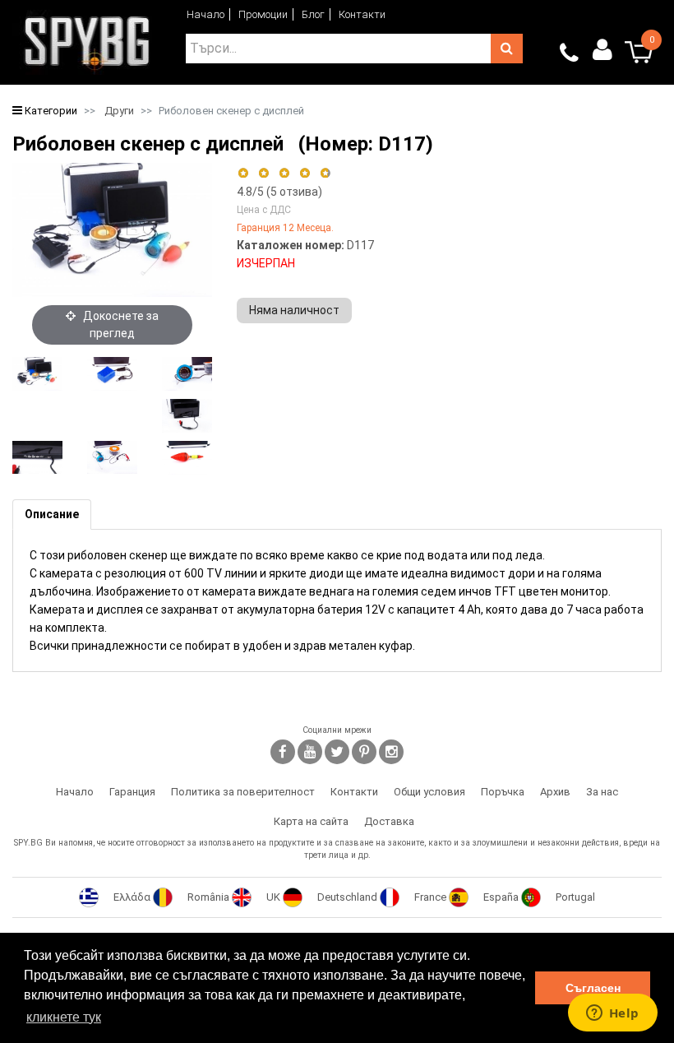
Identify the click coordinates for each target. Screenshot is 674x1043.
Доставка (389, 821)
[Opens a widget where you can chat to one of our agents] (612, 1014)
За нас (602, 792)
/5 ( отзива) (279, 191)
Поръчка (502, 792)
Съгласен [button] (593, 987)
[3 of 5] (284, 173)
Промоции (263, 14)
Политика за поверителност (243, 792)
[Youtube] (310, 751)
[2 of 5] (263, 173)
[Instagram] (391, 751)
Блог (313, 14)
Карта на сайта (311, 821)
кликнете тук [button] (63, 1017)
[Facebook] (282, 751)
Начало (205, 14)
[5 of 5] (326, 173)
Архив (555, 792)
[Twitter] (337, 751)
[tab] (51, 514)
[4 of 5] (304, 173)
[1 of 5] (243, 173)
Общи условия (429, 792)
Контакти (362, 14)
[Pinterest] (364, 751)
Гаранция (132, 792)
